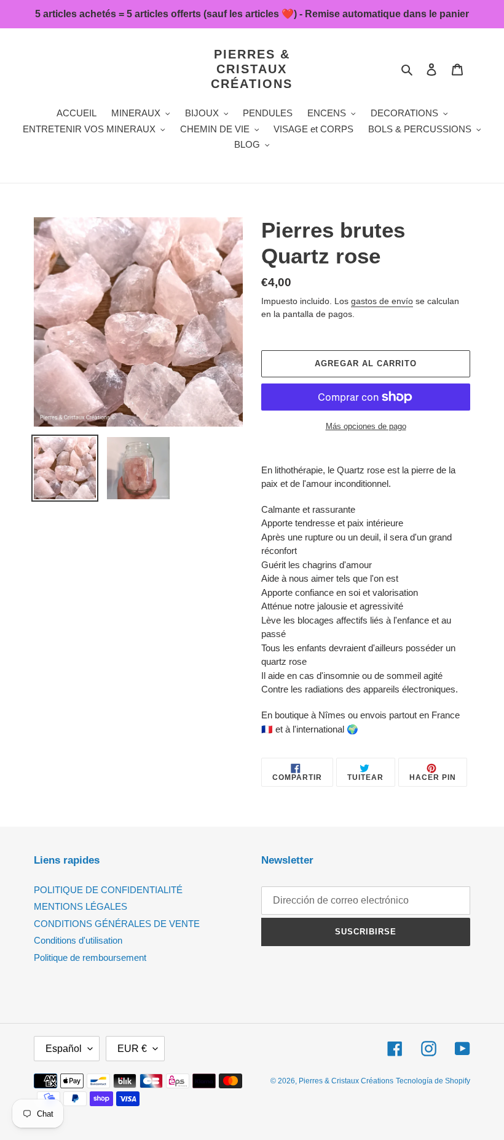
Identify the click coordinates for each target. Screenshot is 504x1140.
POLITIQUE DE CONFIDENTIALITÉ (108, 890)
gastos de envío (382, 301)
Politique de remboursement (90, 957)
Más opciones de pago (366, 426)
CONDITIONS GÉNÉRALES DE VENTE (117, 923)
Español (63, 1048)
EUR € (132, 1048)
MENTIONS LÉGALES (80, 906)
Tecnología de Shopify (433, 1081)
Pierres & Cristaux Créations (252, 68)
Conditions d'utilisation (78, 940)
